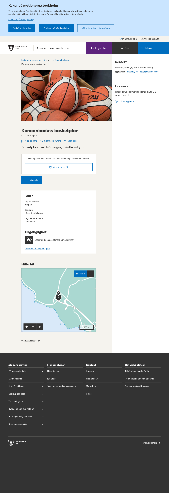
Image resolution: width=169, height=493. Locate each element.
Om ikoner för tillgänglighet (37, 249)
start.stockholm (150, 443)
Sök (127, 48)
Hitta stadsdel (53, 371)
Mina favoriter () (130, 39)
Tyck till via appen (123, 101)
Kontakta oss (92, 371)
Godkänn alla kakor (22, 28)
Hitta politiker (92, 379)
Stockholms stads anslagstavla (61, 386)
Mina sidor (91, 386)
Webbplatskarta (151, 39)
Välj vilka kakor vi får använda (96, 28)
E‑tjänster (101, 48)
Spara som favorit (52, 141)
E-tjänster (51, 379)
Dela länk (71, 141)
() (60, 167)
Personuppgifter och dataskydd (139, 379)
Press (88, 394)
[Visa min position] (27, 326)
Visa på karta (31, 141)
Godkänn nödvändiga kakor (56, 28)
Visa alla (34, 180)
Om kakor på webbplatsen (20, 19)
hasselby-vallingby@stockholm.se (143, 72)
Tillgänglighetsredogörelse (137, 371)
